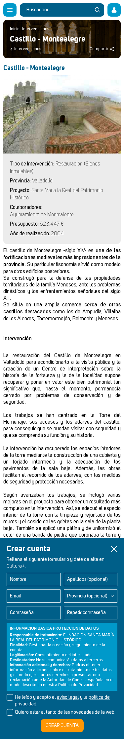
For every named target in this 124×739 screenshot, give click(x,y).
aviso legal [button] (68, 697)
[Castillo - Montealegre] (62, 114)
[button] (114, 549)
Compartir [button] (99, 49)
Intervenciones (35, 29)
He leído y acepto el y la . (62, 700)
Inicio (15, 29)
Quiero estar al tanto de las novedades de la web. (65, 712)
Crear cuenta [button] (62, 725)
